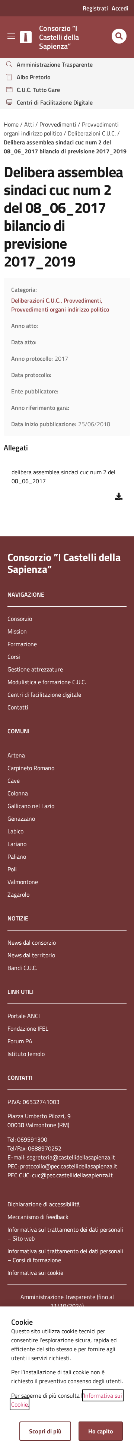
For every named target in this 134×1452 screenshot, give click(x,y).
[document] (67, 726)
